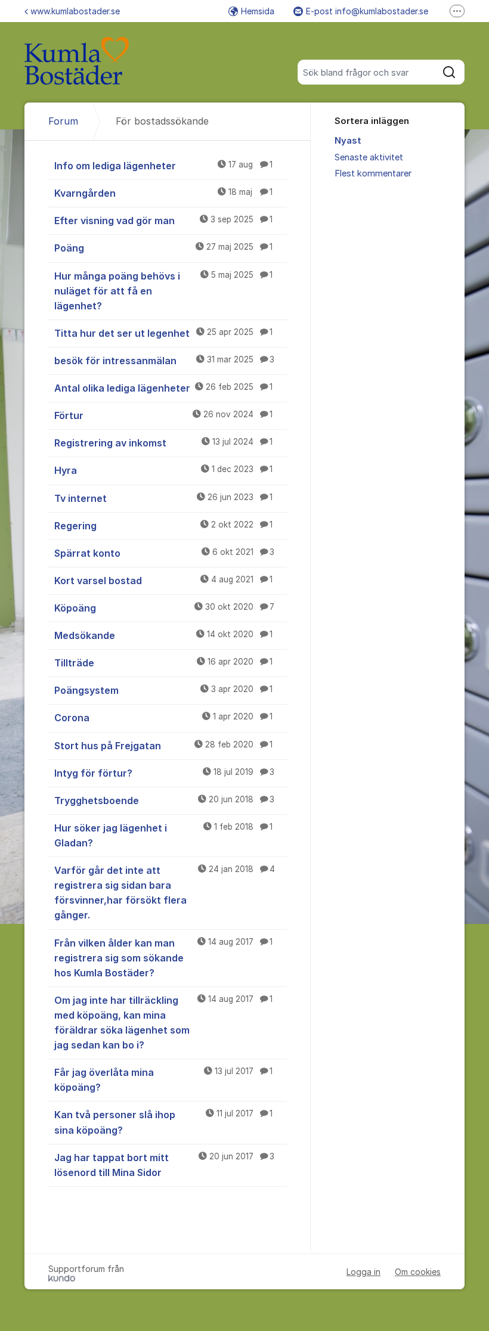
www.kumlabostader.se (75, 11)
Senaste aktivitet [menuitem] (369, 157)
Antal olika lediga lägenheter (163, 388)
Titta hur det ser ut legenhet (163, 333)
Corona (163, 718)
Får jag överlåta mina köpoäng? (163, 1079)
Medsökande (163, 635)
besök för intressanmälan (164, 361)
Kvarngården (163, 193)
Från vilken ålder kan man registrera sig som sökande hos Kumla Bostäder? (163, 958)
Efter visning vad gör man (163, 221)
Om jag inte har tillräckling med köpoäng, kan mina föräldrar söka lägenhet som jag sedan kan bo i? (163, 1022)
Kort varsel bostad (163, 581)
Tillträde (163, 663)
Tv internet (163, 498)
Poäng (163, 248)
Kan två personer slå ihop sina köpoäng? (163, 1122)
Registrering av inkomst (163, 443)
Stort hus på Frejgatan (163, 746)
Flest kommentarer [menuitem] (373, 173)
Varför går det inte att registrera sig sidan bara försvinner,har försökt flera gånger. (164, 892)
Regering (163, 526)
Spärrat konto (164, 553)
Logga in (363, 1272)
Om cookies (418, 1272)
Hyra (163, 470)
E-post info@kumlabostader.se (367, 11)
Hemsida (257, 11)
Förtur (163, 415)
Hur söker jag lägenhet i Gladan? (163, 835)
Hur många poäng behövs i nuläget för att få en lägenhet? (163, 291)
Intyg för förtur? (164, 773)
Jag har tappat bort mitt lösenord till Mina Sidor (164, 1165)
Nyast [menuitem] (348, 140)
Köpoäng (164, 608)
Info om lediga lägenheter (163, 166)
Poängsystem (163, 690)
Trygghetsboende (164, 800)
